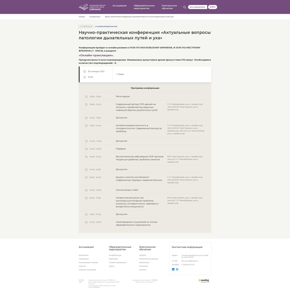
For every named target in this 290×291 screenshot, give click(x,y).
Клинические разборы (148, 259)
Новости (82, 266)
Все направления (197, 7)
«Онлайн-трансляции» (96, 55)
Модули (142, 255)
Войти (212, 7)
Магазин (142, 270)
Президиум (84, 259)
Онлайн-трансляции (117, 262)
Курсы (111, 266)
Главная (82, 17)
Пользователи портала (88, 262)
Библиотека (144, 262)
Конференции (94, 17)
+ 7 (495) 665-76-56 (187, 265)
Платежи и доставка (87, 270)
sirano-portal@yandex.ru (189, 261)
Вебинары (113, 259)
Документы (83, 255)
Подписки (143, 266)
